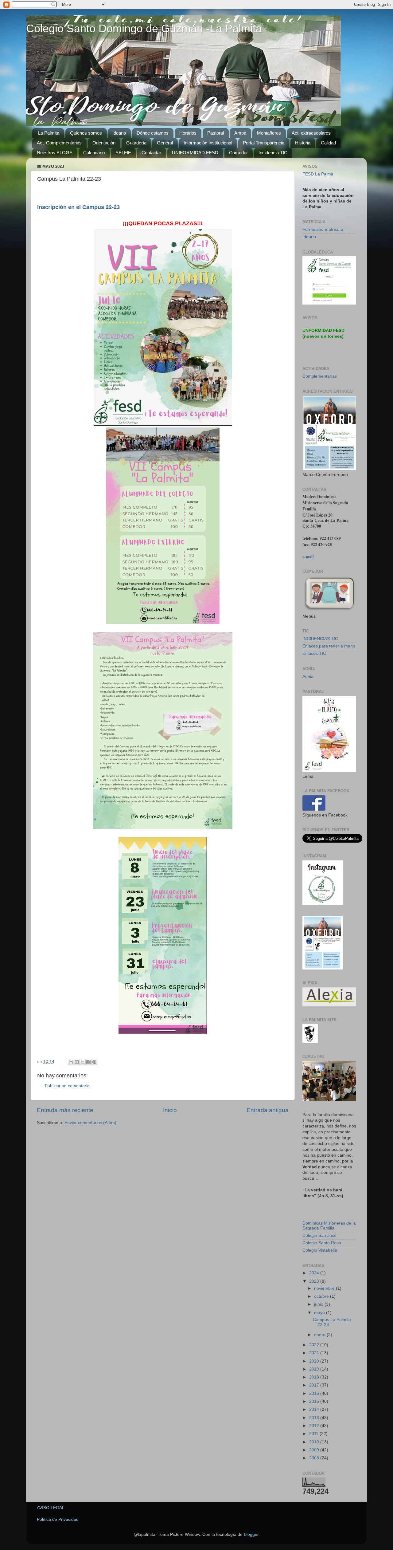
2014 (314, 1409)
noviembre (325, 1288)
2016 (314, 1393)
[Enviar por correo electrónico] (71, 1062)
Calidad (328, 142)
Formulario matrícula (322, 229)
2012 (314, 1425)
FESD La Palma (317, 174)
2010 (314, 1442)
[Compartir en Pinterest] (94, 1062)
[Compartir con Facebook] (88, 1062)
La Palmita (48, 133)
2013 (314, 1417)
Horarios (187, 133)
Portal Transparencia (263, 142)
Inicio (170, 1110)
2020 (314, 1361)
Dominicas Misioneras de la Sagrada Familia (329, 1225)
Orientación (103, 142)
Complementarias (319, 376)
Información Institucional (208, 142)
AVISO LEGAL (50, 1507)
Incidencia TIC (273, 152)
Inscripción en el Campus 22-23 (78, 207)
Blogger (251, 1534)
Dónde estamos (153, 133)
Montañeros (269, 133)
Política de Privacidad (58, 1519)
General (165, 142)
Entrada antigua (268, 1110)
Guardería (136, 142)
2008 (314, 1458)
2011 (314, 1433)
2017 (314, 1385)
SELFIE (123, 152)
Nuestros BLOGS (54, 152)
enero (320, 1334)
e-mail (308, 557)
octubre (322, 1296)
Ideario (119, 133)
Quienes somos (86, 133)
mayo (320, 1312)
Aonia (307, 676)
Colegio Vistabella (319, 1250)
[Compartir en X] (83, 1062)
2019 (314, 1369)
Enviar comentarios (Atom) (90, 1122)
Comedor (238, 152)
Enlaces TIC (314, 653)
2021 (314, 1353)
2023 (314, 1281)
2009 (314, 1450)
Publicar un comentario (67, 1086)
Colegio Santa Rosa (321, 1243)
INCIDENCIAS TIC (320, 638)
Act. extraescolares (311, 133)
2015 (314, 1401)
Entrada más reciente (65, 1110)
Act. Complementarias (59, 142)
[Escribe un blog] (77, 1062)
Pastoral (215, 133)
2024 (314, 1273)
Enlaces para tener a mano (328, 646)
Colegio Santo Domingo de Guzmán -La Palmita (144, 28)
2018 (314, 1377)
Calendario (94, 152)
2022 (314, 1345)
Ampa (240, 133)
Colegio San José (319, 1235)
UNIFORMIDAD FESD (195, 152)
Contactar (151, 152)
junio (319, 1304)
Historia (302, 142)
